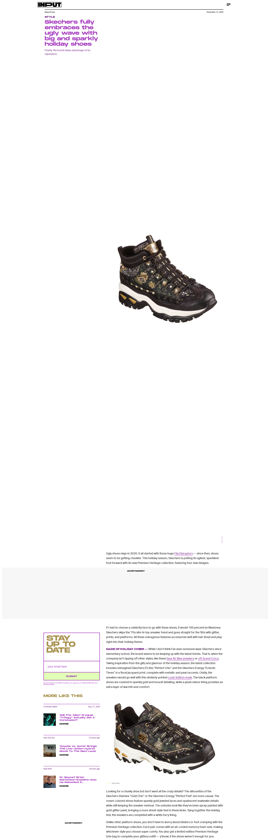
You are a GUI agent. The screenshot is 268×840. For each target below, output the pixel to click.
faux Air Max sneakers (180, 658)
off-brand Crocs (208, 658)
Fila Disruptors (183, 553)
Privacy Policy (49, 684)
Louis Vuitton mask (180, 677)
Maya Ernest (50, 12)
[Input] (50, 4)
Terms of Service (88, 683)
